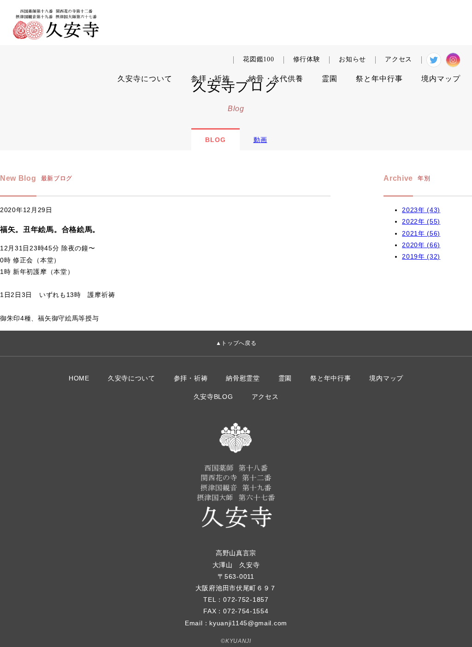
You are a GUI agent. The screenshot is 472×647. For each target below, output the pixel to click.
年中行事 (379, 79)
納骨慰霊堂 (243, 378)
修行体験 (306, 59)
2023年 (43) (421, 210)
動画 (260, 139)
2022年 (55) (421, 221)
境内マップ (386, 378)
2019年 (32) (421, 256)
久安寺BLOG (213, 396)
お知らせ (352, 59)
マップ (440, 79)
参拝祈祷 (210, 79)
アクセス (398, 59)
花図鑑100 (258, 59)
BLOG (215, 139)
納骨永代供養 (275, 79)
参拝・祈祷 (191, 378)
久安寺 (145, 79)
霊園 (329, 79)
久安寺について (131, 378)
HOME (79, 378)
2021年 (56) (421, 233)
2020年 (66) (421, 245)
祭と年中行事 (330, 378)
